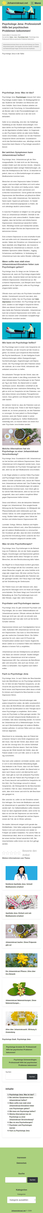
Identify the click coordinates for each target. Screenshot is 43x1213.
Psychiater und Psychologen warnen (20, 1126)
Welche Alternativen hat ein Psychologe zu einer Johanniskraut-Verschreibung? (21, 1117)
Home (11, 37)
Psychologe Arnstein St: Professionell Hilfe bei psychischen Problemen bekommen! (21, 1049)
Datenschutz (21, 1163)
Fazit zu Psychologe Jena (19, 1131)
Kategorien (22, 1194)
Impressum (21, 1157)
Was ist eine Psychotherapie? (21, 1122)
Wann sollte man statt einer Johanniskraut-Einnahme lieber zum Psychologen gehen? (21, 1105)
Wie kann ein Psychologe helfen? (22, 1111)
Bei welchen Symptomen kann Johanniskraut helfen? (21, 1098)
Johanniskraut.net (17, 3)
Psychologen (21, 97)
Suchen (8, 1072)
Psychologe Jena (23, 1039)
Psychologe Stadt (23, 37)
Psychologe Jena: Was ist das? (21, 1095)
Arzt (15, 37)
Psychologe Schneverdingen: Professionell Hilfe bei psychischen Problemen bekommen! (23, 1062)
